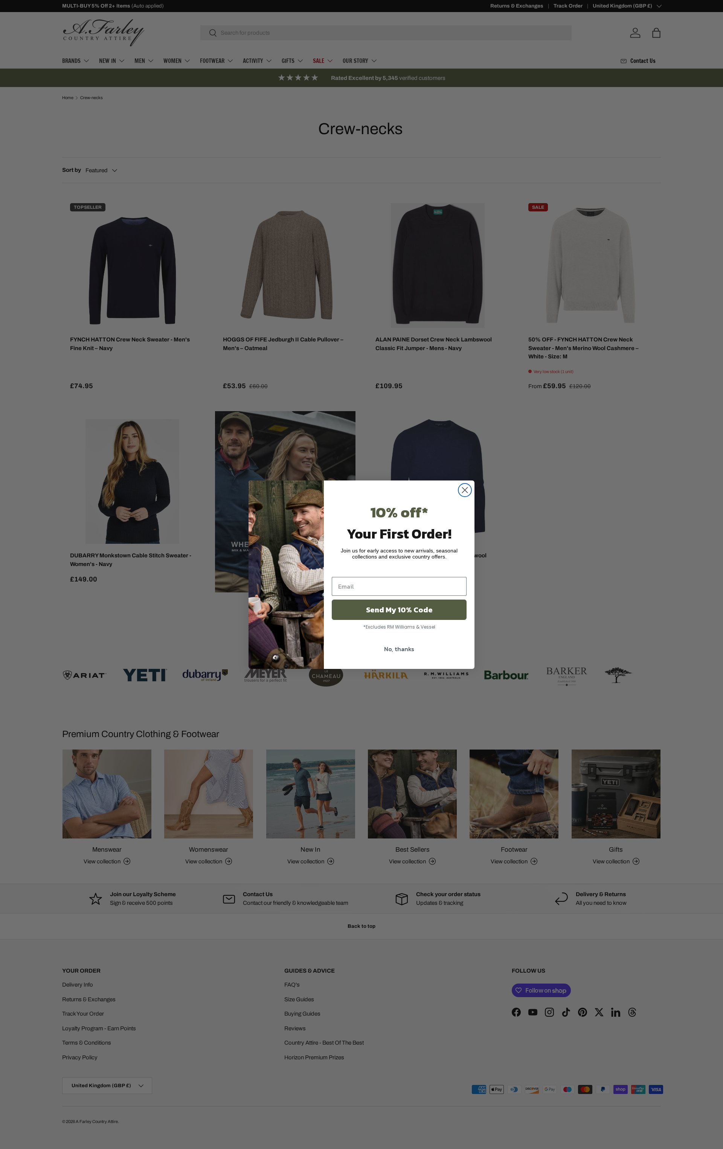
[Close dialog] (464, 490)
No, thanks (399, 648)
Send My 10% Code (399, 609)
